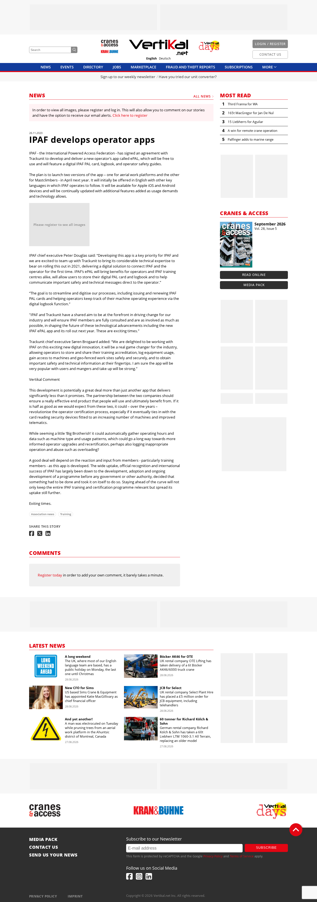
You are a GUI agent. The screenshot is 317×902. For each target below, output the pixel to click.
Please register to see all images (59, 224)
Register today (50, 575)
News (46, 67)
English (151, 58)
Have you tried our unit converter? (188, 76)
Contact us (43, 847)
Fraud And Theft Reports (190, 67)
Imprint (75, 896)
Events (67, 67)
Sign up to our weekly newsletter (127, 76)
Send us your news (53, 855)
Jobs (117, 67)
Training (65, 514)
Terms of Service (242, 856)
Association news (42, 514)
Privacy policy (43, 896)
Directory (93, 67)
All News (202, 96)
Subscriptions (239, 67)
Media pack (254, 285)
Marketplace (143, 67)
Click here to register (130, 115)
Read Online (254, 274)
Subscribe (266, 847)
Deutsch (165, 58)
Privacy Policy (213, 856)
